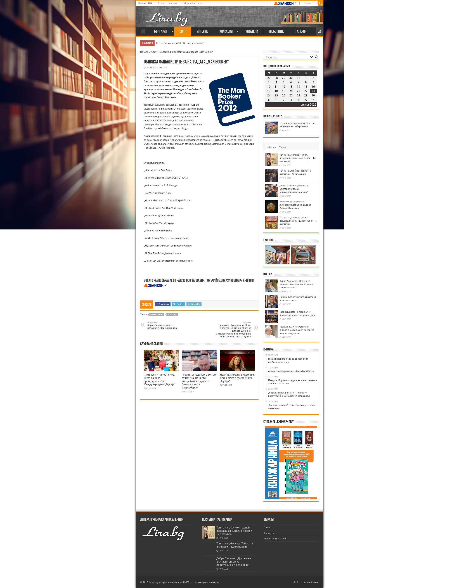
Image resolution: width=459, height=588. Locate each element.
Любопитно (276, 32)
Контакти (172, 3)
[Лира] (167, 15)
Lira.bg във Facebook (191, 3)
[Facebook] (299, 3)
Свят (183, 32)
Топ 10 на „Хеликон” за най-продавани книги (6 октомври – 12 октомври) (297, 158)
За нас (161, 3)
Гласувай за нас (310, 582)
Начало (143, 31)
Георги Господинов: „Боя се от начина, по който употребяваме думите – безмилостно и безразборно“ (199, 381)
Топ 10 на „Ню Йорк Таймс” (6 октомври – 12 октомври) (234, 545)
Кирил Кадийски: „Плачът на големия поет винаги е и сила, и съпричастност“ (296, 284)
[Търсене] (320, 3)
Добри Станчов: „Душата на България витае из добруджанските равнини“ (294, 188)
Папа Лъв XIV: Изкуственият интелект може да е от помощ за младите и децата (297, 330)
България (160, 32)
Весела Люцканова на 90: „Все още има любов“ (180, 43)
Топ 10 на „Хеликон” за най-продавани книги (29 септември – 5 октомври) (298, 220)
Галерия (300, 32)
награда (172, 315)
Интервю (202, 32)
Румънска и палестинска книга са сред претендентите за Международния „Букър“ (159, 379)
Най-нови (271, 147)
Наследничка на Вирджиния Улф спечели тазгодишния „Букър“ (237, 378)
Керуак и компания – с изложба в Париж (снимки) (162, 325)
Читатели (251, 32)
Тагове (282, 147)
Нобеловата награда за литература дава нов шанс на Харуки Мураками (295, 204)
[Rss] (296, 3)
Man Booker (156, 315)
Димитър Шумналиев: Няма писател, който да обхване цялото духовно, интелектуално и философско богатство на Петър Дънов (233, 329)
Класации (226, 32)
